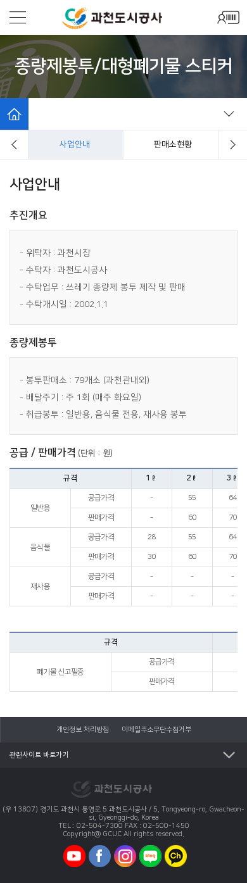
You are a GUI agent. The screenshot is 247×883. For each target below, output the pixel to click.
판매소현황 (173, 144)
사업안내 (75, 144)
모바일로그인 (228, 17)
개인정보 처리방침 (82, 730)
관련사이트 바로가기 (39, 755)
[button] (14, 144)
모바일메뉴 (17, 17)
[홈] (14, 114)
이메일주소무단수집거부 (156, 730)
